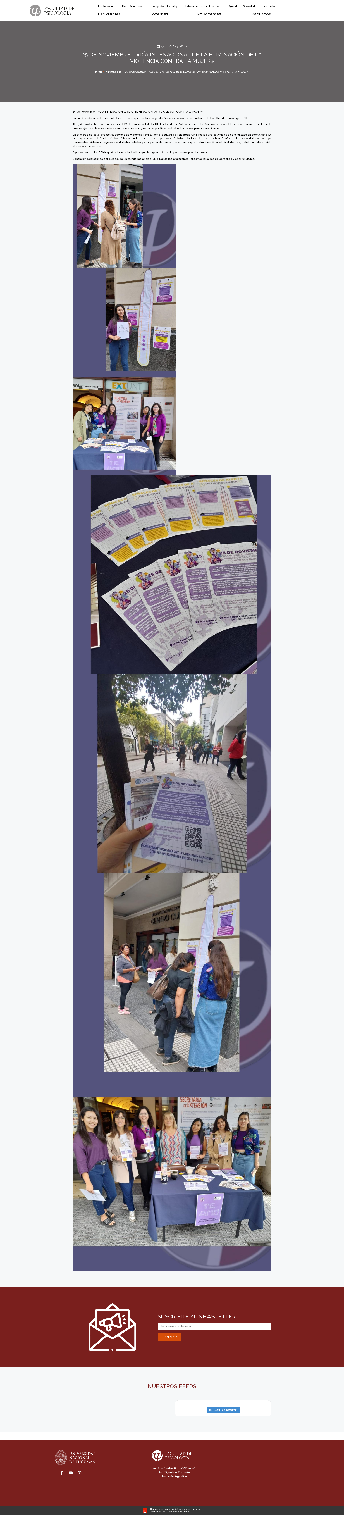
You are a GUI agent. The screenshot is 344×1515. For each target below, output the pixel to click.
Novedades (250, 6)
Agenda (233, 6)
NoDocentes (209, 14)
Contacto (268, 6)
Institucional (105, 6)
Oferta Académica (132, 6)
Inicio (99, 71)
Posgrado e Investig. (164, 6)
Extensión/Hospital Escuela (203, 6)
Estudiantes (109, 14)
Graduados (260, 14)
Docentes (158, 14)
